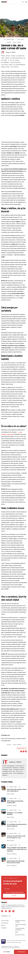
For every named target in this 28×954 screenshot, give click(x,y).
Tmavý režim (4, 916)
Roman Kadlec (10, 793)
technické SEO (5, 947)
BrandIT (3, 925)
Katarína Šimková (12, 853)
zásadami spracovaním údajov (17, 892)
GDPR (16, 932)
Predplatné (3, 927)
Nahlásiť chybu (21, 748)
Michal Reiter (11, 828)
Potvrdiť (14, 895)
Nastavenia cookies (20, 934)
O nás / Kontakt (5, 920)
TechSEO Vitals (17, 947)
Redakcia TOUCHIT (11, 52)
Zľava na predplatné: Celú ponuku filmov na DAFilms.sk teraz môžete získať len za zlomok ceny (17, 849)
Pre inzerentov (4, 923)
